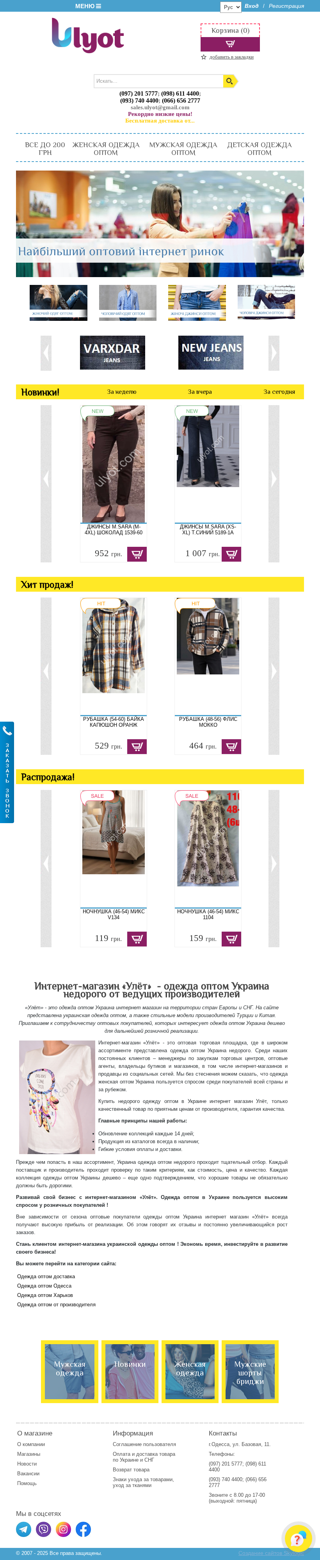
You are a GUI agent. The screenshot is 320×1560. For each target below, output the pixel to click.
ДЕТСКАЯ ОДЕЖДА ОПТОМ (259, 149)
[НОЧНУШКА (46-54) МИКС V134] (113, 848)
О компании (31, 1444)
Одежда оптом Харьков (45, 1295)
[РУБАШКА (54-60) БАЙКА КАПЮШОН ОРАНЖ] (113, 656)
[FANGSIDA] (119, 352)
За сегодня (279, 391)
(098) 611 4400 (180, 93)
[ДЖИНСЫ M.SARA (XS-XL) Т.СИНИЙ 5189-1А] (208, 464)
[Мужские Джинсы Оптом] (266, 302)
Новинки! (40, 392)
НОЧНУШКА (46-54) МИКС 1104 (208, 914)
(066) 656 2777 (181, 100)
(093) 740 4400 (139, 100)
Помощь (27, 1483)
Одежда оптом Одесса (44, 1286)
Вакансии (28, 1473)
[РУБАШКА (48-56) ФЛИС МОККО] (208, 656)
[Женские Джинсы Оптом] (197, 303)
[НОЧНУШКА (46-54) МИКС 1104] (208, 848)
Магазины (28, 1454)
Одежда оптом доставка (46, 1276)
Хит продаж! (47, 584)
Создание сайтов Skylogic (271, 1553)
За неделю (122, 391)
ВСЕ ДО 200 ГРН (45, 149)
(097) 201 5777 (138, 93)
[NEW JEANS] (217, 352)
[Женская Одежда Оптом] (58, 303)
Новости (27, 1464)
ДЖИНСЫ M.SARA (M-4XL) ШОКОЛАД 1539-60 (113, 529)
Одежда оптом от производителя (56, 1304)
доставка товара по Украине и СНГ (144, 1457)
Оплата (121, 1454)
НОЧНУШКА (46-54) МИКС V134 (114, 914)
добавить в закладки (232, 57)
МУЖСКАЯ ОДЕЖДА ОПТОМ (183, 149)
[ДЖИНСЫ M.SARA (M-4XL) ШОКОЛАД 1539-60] (113, 464)
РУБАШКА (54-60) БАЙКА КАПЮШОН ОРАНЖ (113, 722)
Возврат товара (132, 1470)
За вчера (200, 391)
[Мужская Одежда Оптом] (128, 303)
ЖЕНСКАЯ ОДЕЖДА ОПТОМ (105, 149)
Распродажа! (48, 777)
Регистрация (286, 6)
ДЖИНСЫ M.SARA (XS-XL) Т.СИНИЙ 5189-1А (208, 529)
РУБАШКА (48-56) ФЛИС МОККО (208, 722)
